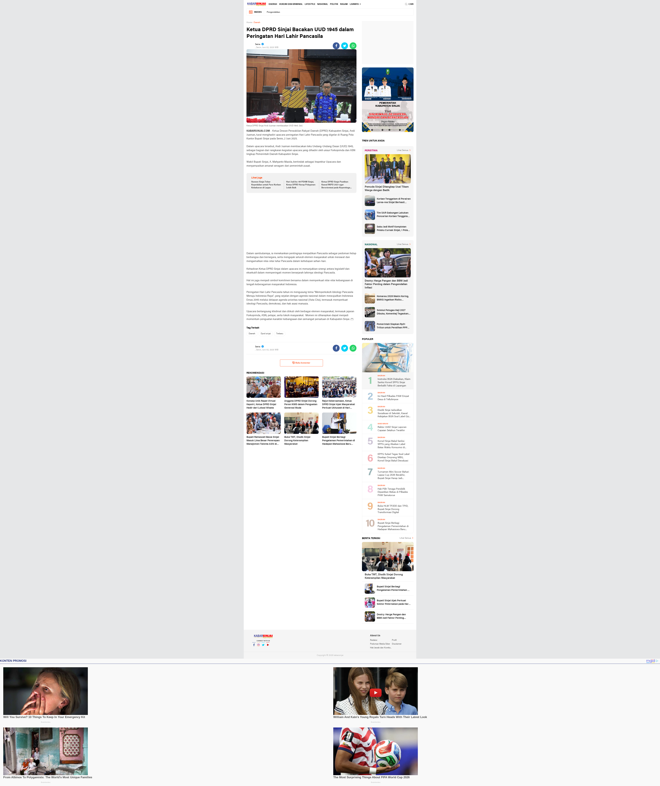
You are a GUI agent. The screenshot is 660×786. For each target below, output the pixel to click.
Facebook (254, 649)
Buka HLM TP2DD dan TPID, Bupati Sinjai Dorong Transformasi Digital (393, 509)
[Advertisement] (301, 222)
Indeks (258, 12)
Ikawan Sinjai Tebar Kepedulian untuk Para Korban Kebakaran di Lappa (266, 185)
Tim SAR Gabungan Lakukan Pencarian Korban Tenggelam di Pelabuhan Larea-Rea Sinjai (393, 215)
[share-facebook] (336, 45)
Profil (394, 640)
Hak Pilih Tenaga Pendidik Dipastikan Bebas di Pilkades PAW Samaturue (393, 492)
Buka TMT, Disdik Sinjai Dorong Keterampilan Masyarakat (384, 576)
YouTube (268, 649)
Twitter (263, 649)
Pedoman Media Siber (380, 644)
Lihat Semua (402, 150)
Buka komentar (302, 363)
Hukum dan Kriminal (291, 4)
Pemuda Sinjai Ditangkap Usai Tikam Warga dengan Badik (387, 189)
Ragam (344, 4)
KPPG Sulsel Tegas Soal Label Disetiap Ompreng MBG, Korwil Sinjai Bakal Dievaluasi (393, 457)
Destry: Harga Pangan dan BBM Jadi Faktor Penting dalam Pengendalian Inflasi (386, 284)
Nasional (322, 4)
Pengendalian (273, 12)
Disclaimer (397, 644)
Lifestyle (310, 4)
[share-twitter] (344, 45)
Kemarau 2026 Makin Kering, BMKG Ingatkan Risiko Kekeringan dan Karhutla (393, 298)
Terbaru (279, 334)
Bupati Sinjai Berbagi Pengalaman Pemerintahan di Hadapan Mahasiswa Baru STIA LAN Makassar (393, 526)
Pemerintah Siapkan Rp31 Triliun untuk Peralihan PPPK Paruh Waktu (393, 326)
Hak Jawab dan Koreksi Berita (381, 648)
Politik (334, 4)
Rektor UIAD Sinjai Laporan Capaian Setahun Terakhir (392, 429)
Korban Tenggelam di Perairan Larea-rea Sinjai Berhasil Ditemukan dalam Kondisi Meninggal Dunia (394, 201)
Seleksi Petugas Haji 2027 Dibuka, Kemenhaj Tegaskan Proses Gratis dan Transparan (393, 312)
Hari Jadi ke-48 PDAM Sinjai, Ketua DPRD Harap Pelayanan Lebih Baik (300, 185)
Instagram (258, 649)
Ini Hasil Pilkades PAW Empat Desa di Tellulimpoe (393, 398)
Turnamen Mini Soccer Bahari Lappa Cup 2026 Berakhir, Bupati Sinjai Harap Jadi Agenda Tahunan (393, 475)
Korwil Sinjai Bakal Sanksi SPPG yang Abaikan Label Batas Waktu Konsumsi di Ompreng (391, 444)
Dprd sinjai (266, 334)
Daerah (273, 4)
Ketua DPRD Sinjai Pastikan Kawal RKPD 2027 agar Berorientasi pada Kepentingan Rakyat (336, 185)
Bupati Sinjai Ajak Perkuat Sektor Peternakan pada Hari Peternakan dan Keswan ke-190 (393, 602)
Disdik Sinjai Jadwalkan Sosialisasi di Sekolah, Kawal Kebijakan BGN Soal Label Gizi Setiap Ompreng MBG (393, 413)
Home (249, 23)
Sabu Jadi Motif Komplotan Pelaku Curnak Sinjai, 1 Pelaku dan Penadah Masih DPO (394, 229)
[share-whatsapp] (353, 45)
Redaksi (373, 640)
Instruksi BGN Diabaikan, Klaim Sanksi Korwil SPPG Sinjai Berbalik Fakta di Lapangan (394, 382)
